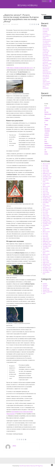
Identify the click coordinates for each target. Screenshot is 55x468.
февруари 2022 (47, 264)
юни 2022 (45, 257)
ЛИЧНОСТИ (46, 288)
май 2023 (45, 236)
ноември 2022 (47, 246)
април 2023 (46, 238)
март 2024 (46, 217)
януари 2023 (46, 243)
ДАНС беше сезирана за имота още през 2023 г (19, 68)
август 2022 (46, 254)
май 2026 (45, 168)
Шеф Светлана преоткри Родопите (47, 57)
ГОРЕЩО (45, 285)
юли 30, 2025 (7, 24)
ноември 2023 (47, 223)
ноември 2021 (47, 269)
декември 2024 (47, 199)
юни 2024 (45, 212)
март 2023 (46, 239)
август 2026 (46, 163)
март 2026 (46, 171)
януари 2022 (46, 265)
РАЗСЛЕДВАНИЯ (14, 24)
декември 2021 (47, 267)
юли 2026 (45, 165)
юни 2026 (45, 167)
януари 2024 (46, 220)
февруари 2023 (47, 241)
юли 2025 (45, 188)
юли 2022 (45, 256)
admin (14, 446)
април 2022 (46, 261)
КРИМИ (45, 287)
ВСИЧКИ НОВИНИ (27, 5)
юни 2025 (45, 189)
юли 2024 (45, 210)
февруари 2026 (47, 173)
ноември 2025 (47, 178)
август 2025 (46, 186)
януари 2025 (46, 197)
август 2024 (46, 209)
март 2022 (46, 262)
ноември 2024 (47, 201)
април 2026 (46, 170)
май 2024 (45, 214)
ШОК (44, 293)
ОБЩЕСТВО (46, 290)
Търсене (43, 14)
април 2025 (46, 193)
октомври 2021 (47, 270)
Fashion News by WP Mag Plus (34, 465)
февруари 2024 (47, 218)
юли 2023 (45, 233)
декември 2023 (47, 222)
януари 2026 (46, 175)
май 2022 (45, 259)
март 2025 (46, 194)
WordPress (22, 465)
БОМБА (45, 283)
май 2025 (45, 191)
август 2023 (46, 231)
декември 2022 (47, 244)
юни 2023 (45, 235)
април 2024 (46, 215)
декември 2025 (47, 176)
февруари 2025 (47, 196)
